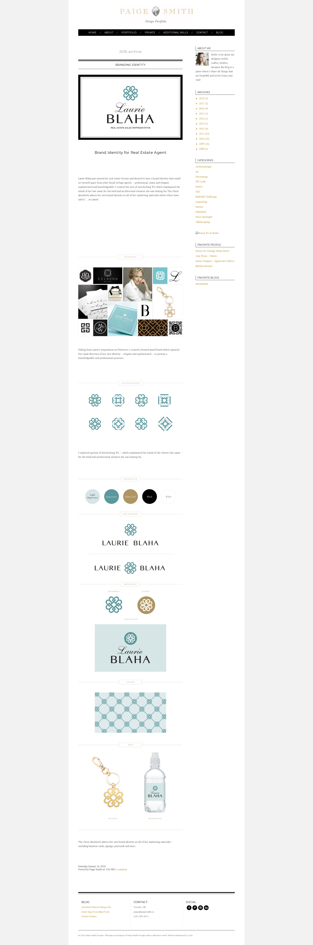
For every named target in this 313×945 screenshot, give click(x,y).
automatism (202, 283)
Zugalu (190, 935)
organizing (201, 201)
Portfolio (129, 32)
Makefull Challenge (206, 196)
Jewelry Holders (89, 916)
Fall (198, 191)
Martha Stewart (204, 266)
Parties (199, 206)
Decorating (202, 176)
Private (150, 32)
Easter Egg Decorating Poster (96, 911)
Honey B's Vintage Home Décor (212, 250)
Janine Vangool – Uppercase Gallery (215, 261)
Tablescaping (203, 221)
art (197, 171)
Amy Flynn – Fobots (206, 255)
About (108, 32)
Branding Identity (130, 64)
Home (92, 32)
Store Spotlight (204, 216)
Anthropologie (204, 166)
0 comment (121, 869)
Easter (199, 186)
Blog (219, 32)
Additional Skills (175, 32)
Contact (202, 32)
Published (201, 211)
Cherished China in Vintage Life (96, 907)
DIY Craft (201, 181)
